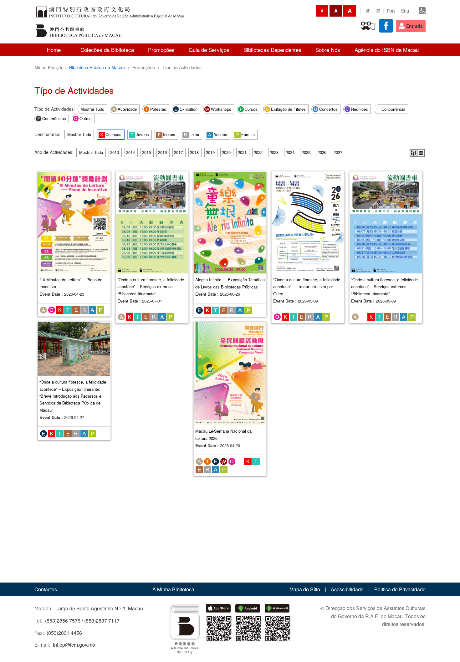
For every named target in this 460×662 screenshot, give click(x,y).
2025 (306, 152)
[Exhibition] (199, 309)
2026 (322, 152)
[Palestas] (207, 461)
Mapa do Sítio (304, 589)
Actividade (127, 109)
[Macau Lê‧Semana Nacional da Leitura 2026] (230, 373)
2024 (290, 152)
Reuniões (359, 109)
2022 (258, 152)
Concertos (328, 109)
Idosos (169, 134)
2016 (162, 152)
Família (248, 134)
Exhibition (188, 109)
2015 (146, 152)
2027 (338, 152)
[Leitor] (84, 309)
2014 (130, 152)
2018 (194, 152)
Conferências (54, 118)
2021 (242, 152)
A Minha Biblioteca (173, 589)
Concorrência (393, 109)
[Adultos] (92, 309)
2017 (178, 152)
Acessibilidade (347, 589)
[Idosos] (368, 26)
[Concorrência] (363, 316)
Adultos (220, 134)
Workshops (221, 109)
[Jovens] (68, 309)
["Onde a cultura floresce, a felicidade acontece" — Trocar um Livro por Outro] (308, 222)
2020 (226, 152)
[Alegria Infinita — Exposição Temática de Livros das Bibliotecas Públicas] (230, 222)
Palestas (158, 109)
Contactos (45, 589)
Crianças (113, 134)
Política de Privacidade (400, 589)
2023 (274, 152)
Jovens (142, 134)
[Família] (100, 309)
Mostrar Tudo (92, 109)
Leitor (194, 134)
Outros (85, 118)
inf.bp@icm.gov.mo (74, 644)
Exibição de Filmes (288, 109)
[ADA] (422, 10)
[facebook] (386, 26)
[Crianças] (60, 309)
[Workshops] (223, 461)
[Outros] (51, 309)
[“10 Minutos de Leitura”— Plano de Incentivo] (74, 222)
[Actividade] (43, 309)
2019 (210, 152)
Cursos (251, 109)
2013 (114, 152)
